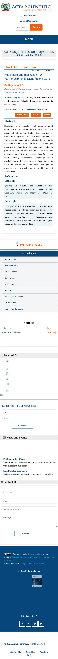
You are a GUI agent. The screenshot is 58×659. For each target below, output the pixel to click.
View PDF (36, 114)
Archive (8, 290)
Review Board (11, 272)
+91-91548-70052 (31, 245)
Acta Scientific (34, 554)
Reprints (47, 114)
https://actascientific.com (33, 563)
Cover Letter (10, 303)
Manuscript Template (14, 309)
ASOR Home (10, 259)
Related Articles (22, 114)
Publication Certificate (14, 457)
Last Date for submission (15, 469)
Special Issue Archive (14, 296)
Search (36, 27)
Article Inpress (11, 284)
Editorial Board (11, 265)
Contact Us (15, 652)
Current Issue (11, 278)
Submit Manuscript (29, 20)
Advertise (30, 652)
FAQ (29, 655)
